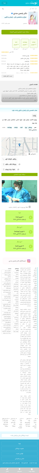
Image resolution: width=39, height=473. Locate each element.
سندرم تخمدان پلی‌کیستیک (16, 282)
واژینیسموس (15, 295)
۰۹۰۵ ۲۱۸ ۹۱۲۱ (10, 169)
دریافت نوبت (32, 471)
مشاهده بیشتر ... (19, 100)
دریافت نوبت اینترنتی (19, 174)
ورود (4, 3)
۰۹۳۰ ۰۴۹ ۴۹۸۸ (10, 164)
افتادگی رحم (16, 305)
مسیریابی (19, 471)
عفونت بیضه (16, 331)
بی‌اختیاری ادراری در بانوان (16, 319)
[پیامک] (19, 164)
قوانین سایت (19, 454)
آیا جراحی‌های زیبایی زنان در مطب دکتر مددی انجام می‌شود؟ (5, 422)
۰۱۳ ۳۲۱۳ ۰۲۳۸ (10, 159)
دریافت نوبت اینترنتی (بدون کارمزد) (19, 32)
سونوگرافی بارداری (7, 325)
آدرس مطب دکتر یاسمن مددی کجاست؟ (20, 423)
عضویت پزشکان (19, 449)
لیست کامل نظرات (7, 76)
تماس (7, 471)
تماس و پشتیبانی (19, 459)
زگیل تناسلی (16, 286)
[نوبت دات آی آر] (31, 3)
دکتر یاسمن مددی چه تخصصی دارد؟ (34, 423)
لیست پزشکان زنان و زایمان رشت (19, 435)
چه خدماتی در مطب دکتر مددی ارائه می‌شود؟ (13, 422)
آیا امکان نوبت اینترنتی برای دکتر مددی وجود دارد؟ (27, 422)
